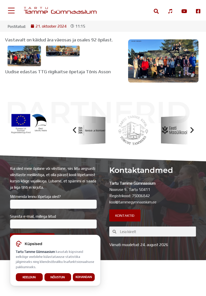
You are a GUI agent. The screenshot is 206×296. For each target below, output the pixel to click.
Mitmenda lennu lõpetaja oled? (35, 196)
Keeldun (29, 277)
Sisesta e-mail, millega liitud (33, 216)
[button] (74, 130)
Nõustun (57, 277)
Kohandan (84, 277)
